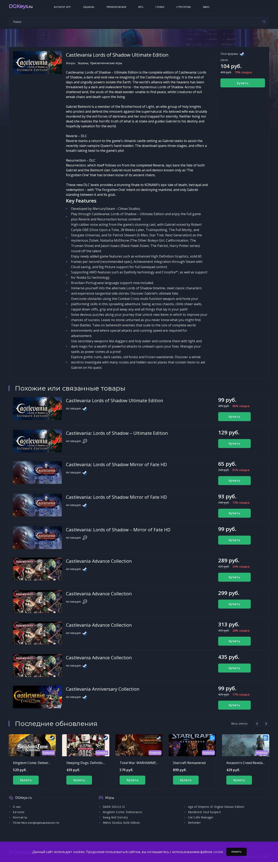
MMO (206, 7)
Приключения (116, 7)
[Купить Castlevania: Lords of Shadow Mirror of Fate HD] (37, 472)
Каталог (19, 812)
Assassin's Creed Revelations (248, 763)
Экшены (88, 7)
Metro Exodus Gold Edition (121, 823)
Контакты (20, 817)
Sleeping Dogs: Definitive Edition (91, 763)
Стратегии (183, 7)
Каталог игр (62, 7)
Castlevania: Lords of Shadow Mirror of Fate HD (116, 464)
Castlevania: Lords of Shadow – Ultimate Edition (117, 433)
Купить (242, 83)
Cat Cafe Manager (200, 817)
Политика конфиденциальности (36, 823)
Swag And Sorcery (115, 817)
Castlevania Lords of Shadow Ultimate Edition (114, 400)
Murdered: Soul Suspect (204, 812)
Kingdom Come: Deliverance (34, 763)
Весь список (239, 723)
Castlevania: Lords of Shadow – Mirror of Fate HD (118, 529)
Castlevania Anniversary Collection (102, 689)
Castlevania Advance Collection (99, 561)
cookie (218, 852)
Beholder (194, 823)
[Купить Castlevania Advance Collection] (37, 569)
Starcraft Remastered (189, 763)
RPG (140, 7)
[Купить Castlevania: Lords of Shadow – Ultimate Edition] (37, 441)
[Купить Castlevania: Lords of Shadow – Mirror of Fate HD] (37, 537)
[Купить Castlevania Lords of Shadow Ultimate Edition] (37, 408)
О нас (17, 807)
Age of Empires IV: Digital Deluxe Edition (216, 807)
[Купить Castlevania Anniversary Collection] (37, 697)
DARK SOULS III (114, 807)
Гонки (159, 7)
